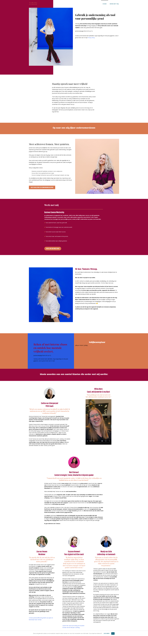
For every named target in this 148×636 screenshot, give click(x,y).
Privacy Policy (91, 37)
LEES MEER (106, 633)
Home (105, 4)
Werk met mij (114, 4)
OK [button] (113, 633)
